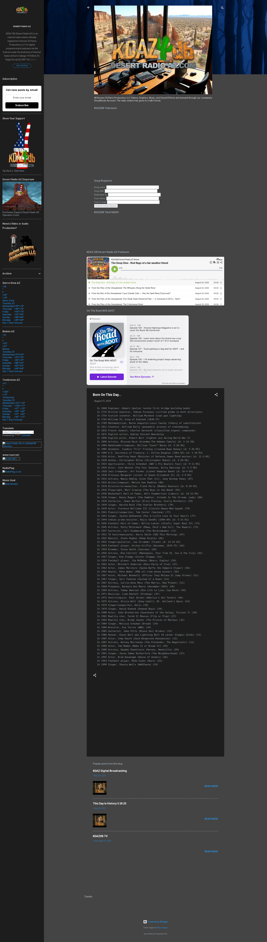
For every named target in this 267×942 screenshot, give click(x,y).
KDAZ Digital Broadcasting (110, 770)
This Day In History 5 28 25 (109, 803)
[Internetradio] (10, 484)
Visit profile (22, 66)
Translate (26, 435)
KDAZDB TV (100, 836)
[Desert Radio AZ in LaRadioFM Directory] (21, 446)
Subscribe (22, 105)
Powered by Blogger (157, 921)
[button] (216, 395)
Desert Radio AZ (22, 26)
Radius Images (162, 928)
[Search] (222, 8)
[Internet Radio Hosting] (11, 459)
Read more (211, 786)
